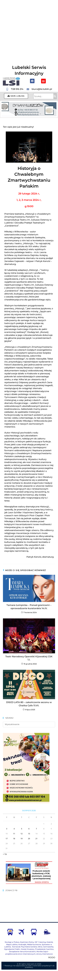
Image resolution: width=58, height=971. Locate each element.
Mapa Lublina (11, 944)
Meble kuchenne (34, 944)
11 (14, 833)
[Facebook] (32, 81)
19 (22, 838)
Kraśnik (50, 942)
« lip (5, 854)
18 (14, 838)
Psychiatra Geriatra (29, 947)
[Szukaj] (54, 96)
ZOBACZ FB (11, 890)
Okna (40, 947)
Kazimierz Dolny (27, 942)
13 (29, 833)
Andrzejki (22, 944)
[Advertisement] (29, 30)
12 (22, 833)
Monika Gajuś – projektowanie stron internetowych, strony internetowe (29, 952)
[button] (43, 81)
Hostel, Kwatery (27, 949)
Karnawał (16, 947)
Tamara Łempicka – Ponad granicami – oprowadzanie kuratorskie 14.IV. (28, 607)
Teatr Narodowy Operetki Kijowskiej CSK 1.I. (29, 658)
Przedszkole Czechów (44, 949)
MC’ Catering (40, 942)
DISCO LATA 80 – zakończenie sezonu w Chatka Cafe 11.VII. (29, 704)
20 (29, 838)
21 (36, 838)
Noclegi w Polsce (12, 942)
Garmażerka (48, 947)
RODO (51, 957)
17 (7, 838)
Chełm (12, 949)
